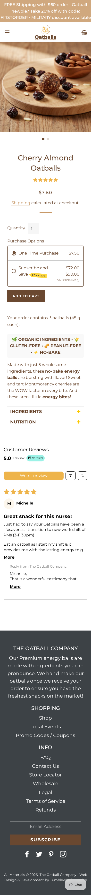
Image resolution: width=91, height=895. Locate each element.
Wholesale (45, 783)
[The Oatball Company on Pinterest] (51, 855)
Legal (45, 792)
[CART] (84, 33)
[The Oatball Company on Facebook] (27, 855)
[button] (45, 179)
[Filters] (71, 475)
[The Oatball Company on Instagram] (63, 855)
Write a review (34, 475)
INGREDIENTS (26, 411)
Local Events (45, 727)
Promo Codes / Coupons (45, 735)
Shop (45, 718)
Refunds (45, 810)
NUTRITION (23, 422)
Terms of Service (45, 801)
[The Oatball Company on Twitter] (39, 855)
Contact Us (45, 766)
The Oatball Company (58, 874)
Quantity (16, 228)
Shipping (20, 202)
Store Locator (45, 775)
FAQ (45, 757)
